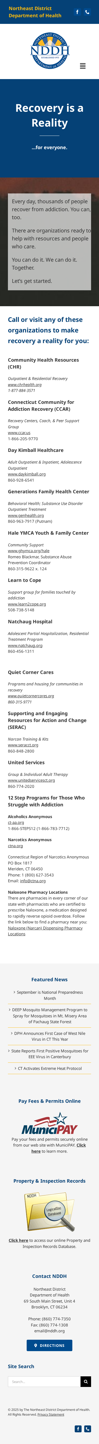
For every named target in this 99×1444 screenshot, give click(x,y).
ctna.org (15, 845)
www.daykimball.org (27, 474)
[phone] (87, 12)
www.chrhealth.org (25, 384)
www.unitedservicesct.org (31, 780)
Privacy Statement (50, 1414)
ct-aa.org (16, 822)
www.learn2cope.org (27, 604)
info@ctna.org (33, 880)
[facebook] (77, 12)
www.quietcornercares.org (31, 695)
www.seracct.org (23, 744)
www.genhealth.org (26, 515)
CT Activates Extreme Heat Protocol (50, 1068)
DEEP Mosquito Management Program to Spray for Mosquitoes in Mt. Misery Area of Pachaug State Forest (49, 1015)
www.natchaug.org (25, 645)
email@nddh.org (49, 1330)
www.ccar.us (19, 432)
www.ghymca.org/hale (28, 550)
